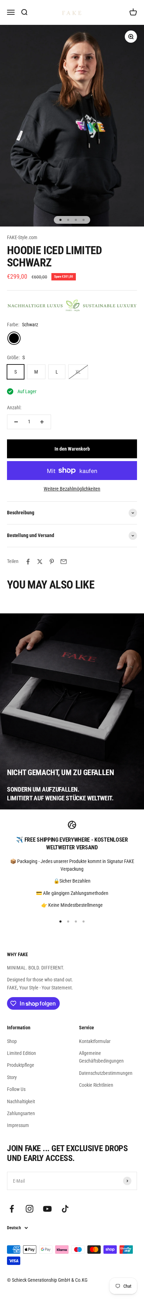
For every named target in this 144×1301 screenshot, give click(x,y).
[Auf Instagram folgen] (29, 1208)
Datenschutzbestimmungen (105, 1073)
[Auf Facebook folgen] (11, 1208)
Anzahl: (14, 407)
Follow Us (16, 1089)
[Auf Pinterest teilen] (52, 562)
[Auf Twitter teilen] (40, 562)
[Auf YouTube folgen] (47, 1208)
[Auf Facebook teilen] (28, 562)
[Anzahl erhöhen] (42, 422)
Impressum (18, 1125)
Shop (12, 1041)
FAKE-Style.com (22, 237)
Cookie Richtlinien (96, 1085)
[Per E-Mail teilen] (64, 562)
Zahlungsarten (21, 1113)
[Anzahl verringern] (16, 422)
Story (12, 1077)
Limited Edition (21, 1053)
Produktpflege (20, 1065)
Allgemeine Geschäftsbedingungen (101, 1057)
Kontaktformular (94, 1041)
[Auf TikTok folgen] (65, 1208)
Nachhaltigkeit (21, 1101)
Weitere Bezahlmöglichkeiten (72, 489)
